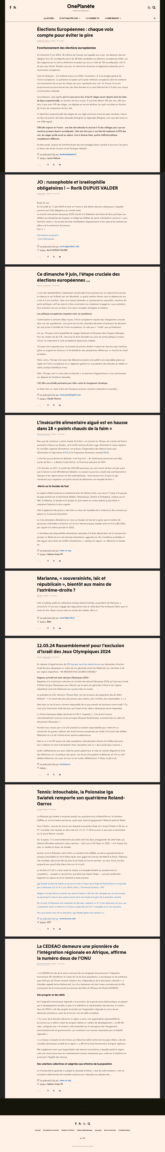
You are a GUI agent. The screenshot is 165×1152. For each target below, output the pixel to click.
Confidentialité (124, 1130)
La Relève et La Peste (43, 41)
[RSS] (14, 7)
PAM (106, 452)
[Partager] (47, 165)
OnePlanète (81, 6)
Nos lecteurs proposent (47, 235)
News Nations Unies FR (43, 434)
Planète (53, 41)
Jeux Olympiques (46, 238)
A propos (98, 1130)
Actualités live (70, 18)
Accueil (50, 18)
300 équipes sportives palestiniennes (84, 664)
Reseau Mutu (47, 657)
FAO (66, 452)
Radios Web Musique (84, 1130)
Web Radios (113, 18)
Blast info (40, 595)
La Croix (39, 809)
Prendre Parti (47, 285)
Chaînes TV (93, 18)
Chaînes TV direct (68, 1130)
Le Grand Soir (41, 193)
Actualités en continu (51, 1130)
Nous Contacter (110, 1130)
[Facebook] (10, 7)
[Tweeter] (54, 165)
